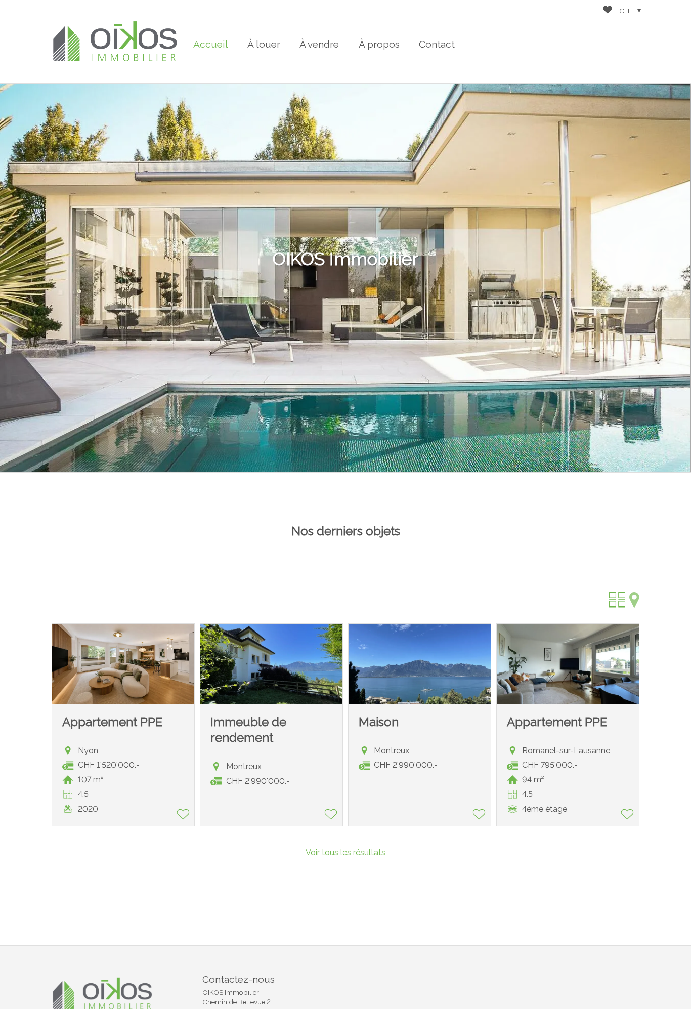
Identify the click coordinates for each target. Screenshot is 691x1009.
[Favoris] (607, 11)
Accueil (210, 44)
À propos (379, 44)
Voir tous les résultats (345, 852)
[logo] (115, 41)
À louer (263, 44)
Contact (437, 44)
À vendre (319, 44)
